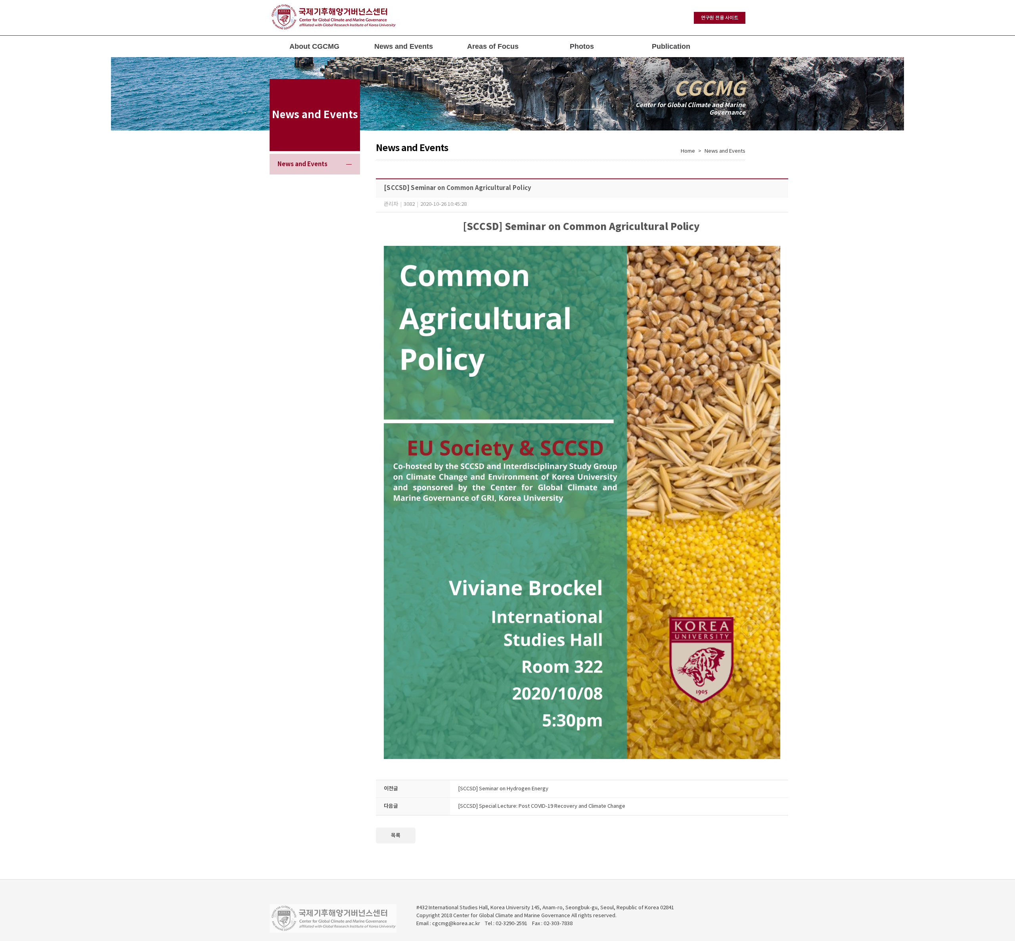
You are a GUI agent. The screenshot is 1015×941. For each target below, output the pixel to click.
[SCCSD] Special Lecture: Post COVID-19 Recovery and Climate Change (541, 806)
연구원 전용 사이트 (719, 18)
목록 (395, 835)
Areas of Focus (493, 46)
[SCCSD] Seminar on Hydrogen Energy (503, 789)
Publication (671, 46)
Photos (582, 46)
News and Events (403, 46)
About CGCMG (314, 46)
